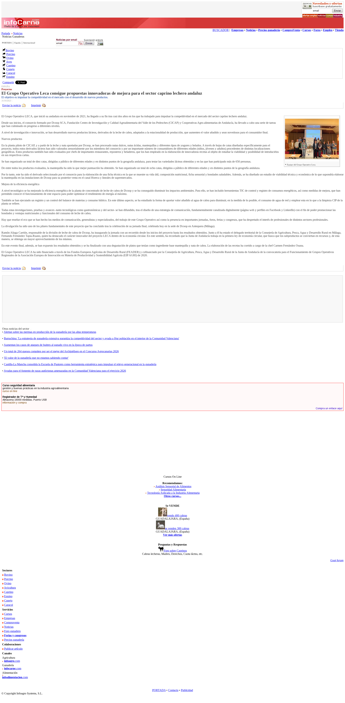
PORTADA (7, 43)
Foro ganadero (12, 631)
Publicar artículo (13, 648)
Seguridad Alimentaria (173, 489)
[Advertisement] (87, 299)
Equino (10, 76)
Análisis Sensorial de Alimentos (173, 486)
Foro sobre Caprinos (175, 550)
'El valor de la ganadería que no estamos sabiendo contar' (36, 357)
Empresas (9, 618)
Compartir (8, 82)
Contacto (173, 690)
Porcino (10, 54)
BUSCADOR (221, 30)
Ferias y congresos (15, 635)
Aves (9, 61)
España (17, 43)
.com (12, 660)
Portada (5, 33)
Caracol (10, 73)
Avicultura (10, 587)
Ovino (9, 57)
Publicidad (187, 690)
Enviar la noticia (11, 105)
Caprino (10, 65)
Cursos (8, 613)
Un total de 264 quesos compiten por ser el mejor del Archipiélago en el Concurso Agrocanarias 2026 (61, 351)
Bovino (10, 50)
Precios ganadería (14, 639)
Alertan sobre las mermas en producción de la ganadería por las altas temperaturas (50, 331)
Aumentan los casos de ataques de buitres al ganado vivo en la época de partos (48, 344)
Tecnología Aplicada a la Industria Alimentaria (173, 492)
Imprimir (36, 105)
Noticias (17, 33)
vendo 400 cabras (177, 515)
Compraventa (11, 622)
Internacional (29, 43)
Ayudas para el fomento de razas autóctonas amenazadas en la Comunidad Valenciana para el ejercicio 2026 (65, 370)
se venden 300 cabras (177, 528)
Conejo (10, 69)
